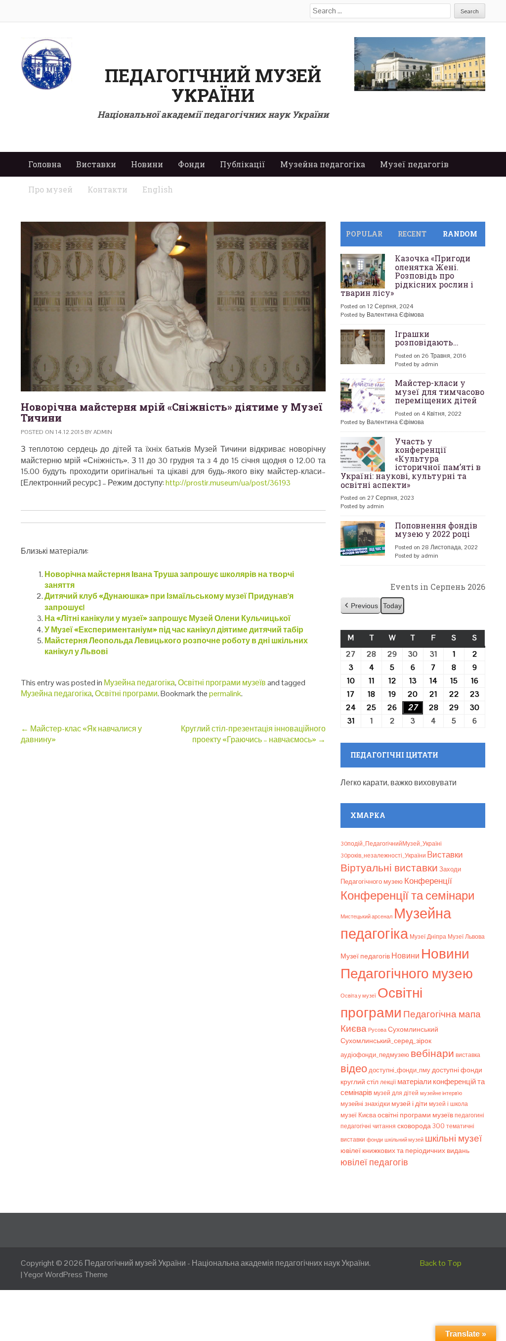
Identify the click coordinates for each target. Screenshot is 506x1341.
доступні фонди (457, 1069)
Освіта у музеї (358, 995)
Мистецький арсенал (366, 916)
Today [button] (392, 606)
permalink (225, 693)
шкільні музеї (453, 1138)
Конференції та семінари (407, 895)
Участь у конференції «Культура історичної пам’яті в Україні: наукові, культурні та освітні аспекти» (410, 463)
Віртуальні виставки (389, 867)
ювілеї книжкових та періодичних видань (404, 1150)
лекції (388, 1082)
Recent (412, 234)
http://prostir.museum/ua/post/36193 (228, 483)
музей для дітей (396, 1093)
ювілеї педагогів (374, 1162)
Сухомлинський (413, 1029)
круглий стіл (359, 1081)
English (157, 189)
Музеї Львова (466, 936)
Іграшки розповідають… (427, 338)
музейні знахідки (365, 1104)
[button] (360, 606)
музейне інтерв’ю (441, 1093)
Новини (147, 164)
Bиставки (445, 854)
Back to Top (441, 1263)
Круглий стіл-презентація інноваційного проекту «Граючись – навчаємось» (253, 734)
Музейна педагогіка (322, 164)
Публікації (242, 164)
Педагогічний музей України (213, 85)
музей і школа (448, 1104)
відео (353, 1068)
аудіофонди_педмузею (374, 1055)
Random (460, 234)
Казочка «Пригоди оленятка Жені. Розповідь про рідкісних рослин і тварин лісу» (406, 275)
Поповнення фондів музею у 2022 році (436, 529)
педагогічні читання (368, 1126)
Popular (364, 234)
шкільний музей (403, 1139)
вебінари (432, 1053)
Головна (44, 164)
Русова (377, 1029)
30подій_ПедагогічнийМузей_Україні (391, 844)
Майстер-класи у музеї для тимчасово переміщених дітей (439, 391)
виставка (468, 1055)
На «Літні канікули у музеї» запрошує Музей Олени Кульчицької (167, 618)
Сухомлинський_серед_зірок (385, 1040)
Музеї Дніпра (428, 936)
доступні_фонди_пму (399, 1070)
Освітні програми (126, 693)
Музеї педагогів (414, 164)
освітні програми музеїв (415, 1115)
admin (102, 432)
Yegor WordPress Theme (66, 1274)
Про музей (50, 189)
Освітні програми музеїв (222, 682)
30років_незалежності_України (383, 856)
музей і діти (409, 1103)
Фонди (191, 164)
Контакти (107, 189)
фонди (375, 1139)
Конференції (428, 880)
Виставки (96, 164)
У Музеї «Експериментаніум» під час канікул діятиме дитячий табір (173, 629)
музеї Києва (358, 1115)
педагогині (469, 1115)
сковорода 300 (421, 1126)
